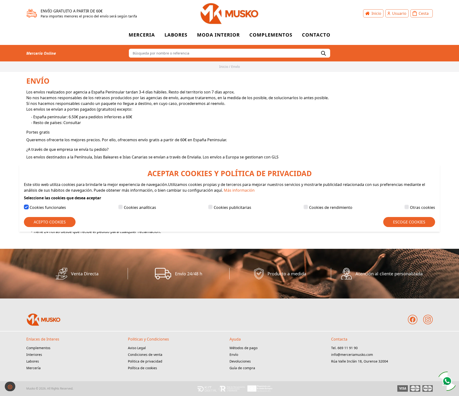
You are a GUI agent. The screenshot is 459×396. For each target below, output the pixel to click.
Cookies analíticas (140, 207)
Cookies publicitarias (232, 207)
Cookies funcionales (48, 207)
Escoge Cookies (409, 222)
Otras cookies (422, 207)
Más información (239, 190)
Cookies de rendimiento (330, 207)
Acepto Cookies (50, 222)
